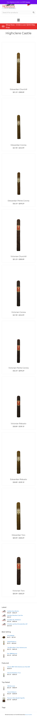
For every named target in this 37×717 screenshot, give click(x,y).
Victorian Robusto (18, 424)
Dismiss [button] (28, 2)
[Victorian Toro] (18, 565)
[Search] (33, 12)
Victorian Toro (19, 591)
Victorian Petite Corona (19, 368)
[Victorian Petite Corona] (18, 343)
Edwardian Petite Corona (18, 201)
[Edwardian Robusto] (18, 454)
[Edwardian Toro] (18, 510)
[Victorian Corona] (18, 287)
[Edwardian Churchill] (18, 64)
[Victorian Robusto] (18, 398)
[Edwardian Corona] (18, 120)
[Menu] (18, 20)
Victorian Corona (18, 312)
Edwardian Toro (18, 535)
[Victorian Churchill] (18, 231)
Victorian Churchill (18, 256)
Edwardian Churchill (18, 89)
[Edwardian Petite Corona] (18, 175)
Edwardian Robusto (18, 479)
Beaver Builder (28, 714)
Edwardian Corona (18, 145)
